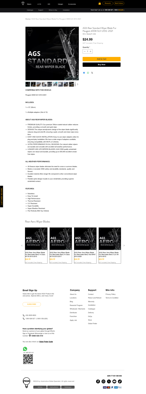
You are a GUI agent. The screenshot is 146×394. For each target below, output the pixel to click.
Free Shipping (98, 43)
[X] (109, 381)
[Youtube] (114, 381)
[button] (99, 3)
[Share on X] (92, 73)
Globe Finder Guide (46, 342)
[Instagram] (103, 381)
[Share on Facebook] (84, 73)
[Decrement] (84, 51)
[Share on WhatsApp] (88, 73)
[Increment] (90, 51)
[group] (73, 245)
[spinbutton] (87, 51)
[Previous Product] (22, 245)
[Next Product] (124, 245)
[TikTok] (120, 381)
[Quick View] (36, 239)
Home (27, 19)
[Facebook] (98, 381)
